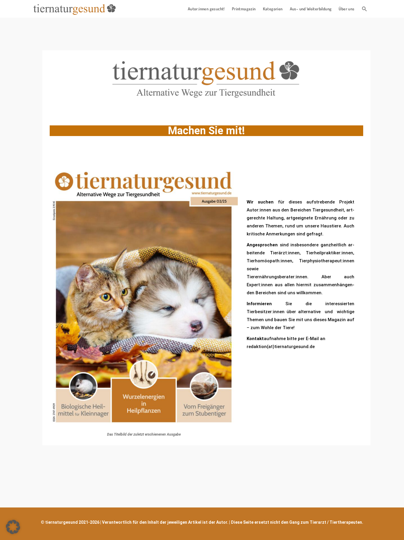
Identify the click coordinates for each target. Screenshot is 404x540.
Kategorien (273, 8)
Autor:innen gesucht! (206, 8)
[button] (13, 527)
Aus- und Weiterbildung (311, 8)
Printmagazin (244, 8)
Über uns (346, 8)
